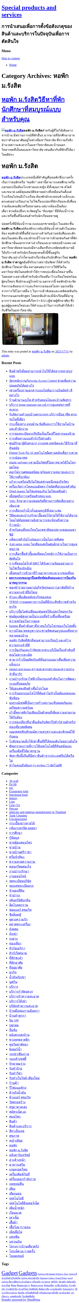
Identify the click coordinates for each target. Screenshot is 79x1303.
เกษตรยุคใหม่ (18, 1169)
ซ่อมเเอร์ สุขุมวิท (20, 909)
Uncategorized (18, 819)
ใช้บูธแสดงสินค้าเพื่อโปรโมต (28, 688)
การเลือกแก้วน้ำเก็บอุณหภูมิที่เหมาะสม (35, 510)
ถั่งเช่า (13, 933)
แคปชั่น (14, 1236)
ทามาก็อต (6, 1285)
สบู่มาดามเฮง (18, 1107)
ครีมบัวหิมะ (17, 857)
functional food (18, 794)
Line (12, 801)
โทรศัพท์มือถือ (28, 1296)
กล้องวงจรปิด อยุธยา (23, 828)
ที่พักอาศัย (16, 962)
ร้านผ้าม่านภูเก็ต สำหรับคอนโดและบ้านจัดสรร (40, 400)
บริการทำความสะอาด (24, 996)
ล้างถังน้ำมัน (17, 1092)
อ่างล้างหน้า (17, 1159)
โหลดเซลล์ (16, 1256)
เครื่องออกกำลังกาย (22, 1179)
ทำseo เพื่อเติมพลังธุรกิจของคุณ (30, 597)
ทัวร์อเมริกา (17, 948)
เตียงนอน (15, 1193)
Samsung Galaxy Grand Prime (53, 1278)
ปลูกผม (14, 1025)
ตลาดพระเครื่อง (19, 924)
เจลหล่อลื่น (16, 1183)
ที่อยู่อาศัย (15, 967)
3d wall (13, 781)
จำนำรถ (14, 895)
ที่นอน (13, 1285)
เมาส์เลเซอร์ (64, 1293)
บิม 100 (14, 1020)
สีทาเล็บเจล (16, 1131)
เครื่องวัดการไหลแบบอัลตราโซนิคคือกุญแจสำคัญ (42, 486)
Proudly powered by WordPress (21, 1299)
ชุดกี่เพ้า (54, 1282)
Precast (13, 808)
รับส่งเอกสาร (68, 1289)
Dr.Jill (12, 784)
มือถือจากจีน (44, 1289)
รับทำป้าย (15, 1068)
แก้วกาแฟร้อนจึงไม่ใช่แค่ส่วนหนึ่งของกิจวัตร (39, 481)
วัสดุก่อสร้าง (17, 1102)
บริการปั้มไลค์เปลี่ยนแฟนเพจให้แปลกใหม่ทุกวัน (40, 611)
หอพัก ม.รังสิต (41, 351)
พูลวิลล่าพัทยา (18, 1044)
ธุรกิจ (12, 972)
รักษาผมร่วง (17, 1063)
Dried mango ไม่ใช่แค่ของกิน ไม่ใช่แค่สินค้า (38, 491)
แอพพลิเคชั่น (15, 1296)
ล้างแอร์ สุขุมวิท (20, 1097)
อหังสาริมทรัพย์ (19, 1155)
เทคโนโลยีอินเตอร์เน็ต (24, 1203)
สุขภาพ (14, 1135)
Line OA (14, 805)
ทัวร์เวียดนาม (18, 953)
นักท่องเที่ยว (49, 1285)
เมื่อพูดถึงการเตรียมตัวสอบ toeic (30, 496)
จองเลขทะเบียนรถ (21, 885)
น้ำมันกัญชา (17, 977)
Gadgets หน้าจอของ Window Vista (53, 1274)
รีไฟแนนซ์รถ (17, 1087)
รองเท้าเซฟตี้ (17, 1058)
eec (11, 787)
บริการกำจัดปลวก (21, 991)
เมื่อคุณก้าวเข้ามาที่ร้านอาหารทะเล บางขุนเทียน (41, 573)
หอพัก (13, 1145)
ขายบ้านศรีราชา (20, 852)
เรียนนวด (15, 1212)
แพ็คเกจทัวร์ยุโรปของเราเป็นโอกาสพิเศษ (36, 539)
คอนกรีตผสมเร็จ (20, 866)
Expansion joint (18, 791)
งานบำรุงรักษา (19, 871)
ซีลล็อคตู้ (15, 914)
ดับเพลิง (62, 1282)
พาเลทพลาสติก (19, 1039)
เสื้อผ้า (13, 1222)
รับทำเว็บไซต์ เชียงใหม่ (24, 1078)
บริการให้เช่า (18, 1001)
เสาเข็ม (14, 1217)
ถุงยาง (13, 938)
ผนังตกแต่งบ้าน (19, 1034)
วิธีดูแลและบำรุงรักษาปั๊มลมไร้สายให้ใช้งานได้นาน (43, 515)
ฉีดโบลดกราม (18, 905)
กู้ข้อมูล (14, 837)
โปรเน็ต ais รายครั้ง (22, 1251)
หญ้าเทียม (16, 1140)
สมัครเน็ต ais (17, 1111)
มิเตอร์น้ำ (15, 1049)
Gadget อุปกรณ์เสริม (30, 1278)
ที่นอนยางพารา (23, 1285)
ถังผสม (13, 929)
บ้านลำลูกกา (17, 1015)
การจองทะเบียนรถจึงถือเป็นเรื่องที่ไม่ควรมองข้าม (42, 433)
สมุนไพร (15, 1116)
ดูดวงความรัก (18, 919)
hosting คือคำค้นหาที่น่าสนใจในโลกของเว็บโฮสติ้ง (42, 626)
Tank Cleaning (18, 815)
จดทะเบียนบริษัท (20, 881)
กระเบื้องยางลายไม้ (22, 823)
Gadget (10, 1273)
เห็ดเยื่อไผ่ (15, 1232)
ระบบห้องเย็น (56, 1289)
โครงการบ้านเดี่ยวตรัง (24, 1246)
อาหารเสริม (17, 1164)
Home (13, 65)
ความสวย (45, 1282)
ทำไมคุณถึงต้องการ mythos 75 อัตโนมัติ (35, 765)
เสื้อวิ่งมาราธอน (19, 1227)
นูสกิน (13, 982)
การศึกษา (15, 832)
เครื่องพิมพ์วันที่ (19, 1174)
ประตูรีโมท (23, 1289)
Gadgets (28, 1273)
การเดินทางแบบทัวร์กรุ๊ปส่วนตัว (30, 438)
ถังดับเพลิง (71, 1282)
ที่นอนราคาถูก (37, 1285)
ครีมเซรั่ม (36, 1282)
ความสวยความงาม (22, 861)
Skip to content (11, 58)
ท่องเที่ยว (15, 943)
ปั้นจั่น (13, 1030)
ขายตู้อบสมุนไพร (20, 842)
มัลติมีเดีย (33, 1289)
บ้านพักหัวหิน (12, 1289)
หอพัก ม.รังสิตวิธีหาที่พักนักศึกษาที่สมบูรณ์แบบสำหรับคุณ (33, 109)
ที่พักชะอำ (16, 958)
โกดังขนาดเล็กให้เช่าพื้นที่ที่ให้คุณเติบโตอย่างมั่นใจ (43, 741)
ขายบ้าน (15, 847)
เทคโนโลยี (16, 1198)
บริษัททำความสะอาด (23, 1006)
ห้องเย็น (21, 1293)
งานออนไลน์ (17, 876)
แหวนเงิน (15, 1241)
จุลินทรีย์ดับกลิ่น (19, 900)
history (13, 798)
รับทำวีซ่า (15, 1073)
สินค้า (13, 1121)
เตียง (12, 1188)
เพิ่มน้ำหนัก (16, 1208)
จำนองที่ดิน (16, 890)
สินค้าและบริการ (20, 1126)
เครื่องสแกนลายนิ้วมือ (48, 1293)
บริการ (13, 986)
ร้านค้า (14, 1083)
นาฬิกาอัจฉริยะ (61, 1285)
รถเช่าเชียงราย (19, 1054)
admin (5, 355)
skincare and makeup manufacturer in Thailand (37, 812)
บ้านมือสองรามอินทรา (24, 1010)
